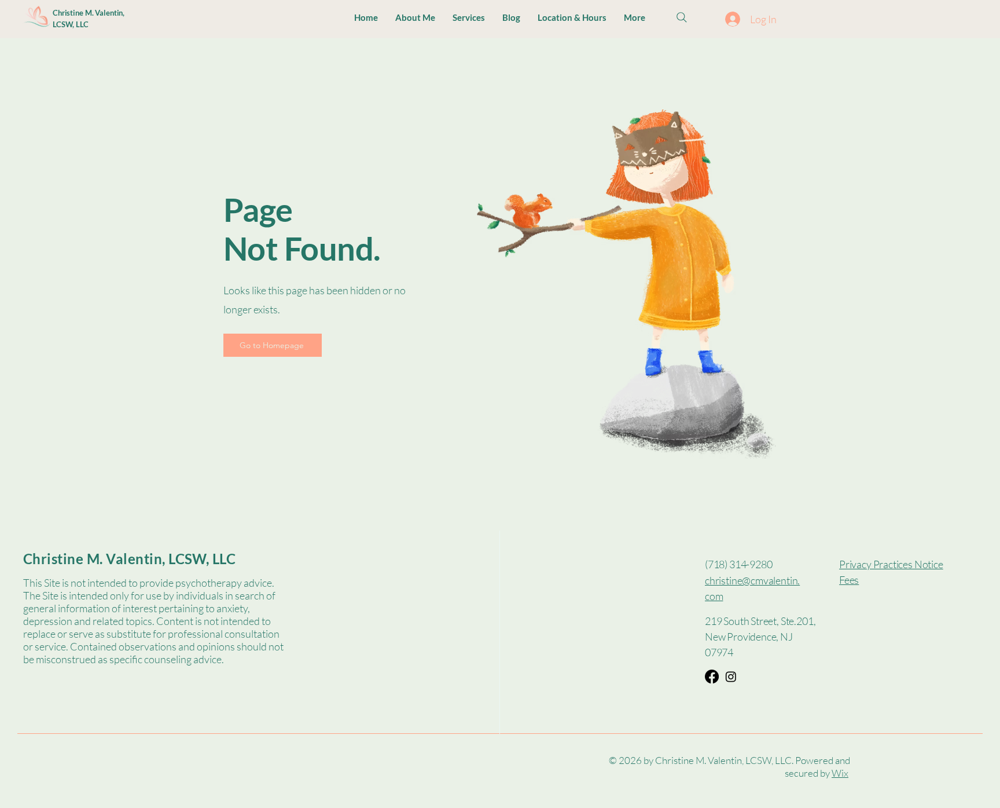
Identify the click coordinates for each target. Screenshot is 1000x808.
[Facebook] (712, 676)
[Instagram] (731, 676)
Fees (849, 579)
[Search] (682, 17)
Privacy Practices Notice (891, 564)
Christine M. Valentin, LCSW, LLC (129, 558)
